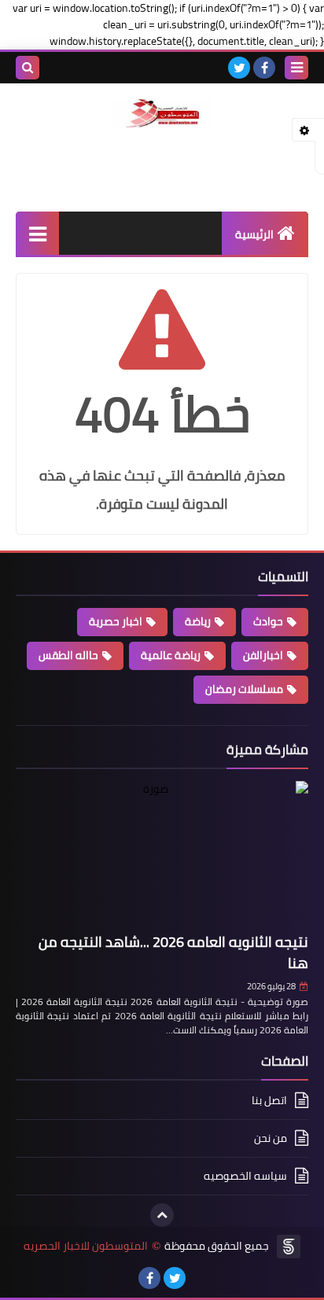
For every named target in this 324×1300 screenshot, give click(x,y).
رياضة (198, 621)
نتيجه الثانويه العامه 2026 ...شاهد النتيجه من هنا (173, 952)
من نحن (270, 1138)
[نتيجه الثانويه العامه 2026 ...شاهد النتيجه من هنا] (162, 854)
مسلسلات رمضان (244, 689)
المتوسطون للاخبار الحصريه (86, 1246)
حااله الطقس (68, 655)
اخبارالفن (263, 655)
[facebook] (264, 68)
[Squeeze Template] (288, 1246)
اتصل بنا (269, 1101)
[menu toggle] (296, 67)
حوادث (268, 621)
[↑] (162, 1215)
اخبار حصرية (115, 621)
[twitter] (239, 68)
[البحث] (27, 67)
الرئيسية (254, 234)
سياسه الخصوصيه (245, 1176)
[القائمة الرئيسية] (37, 233)
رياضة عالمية (171, 655)
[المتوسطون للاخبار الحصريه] (162, 113)
